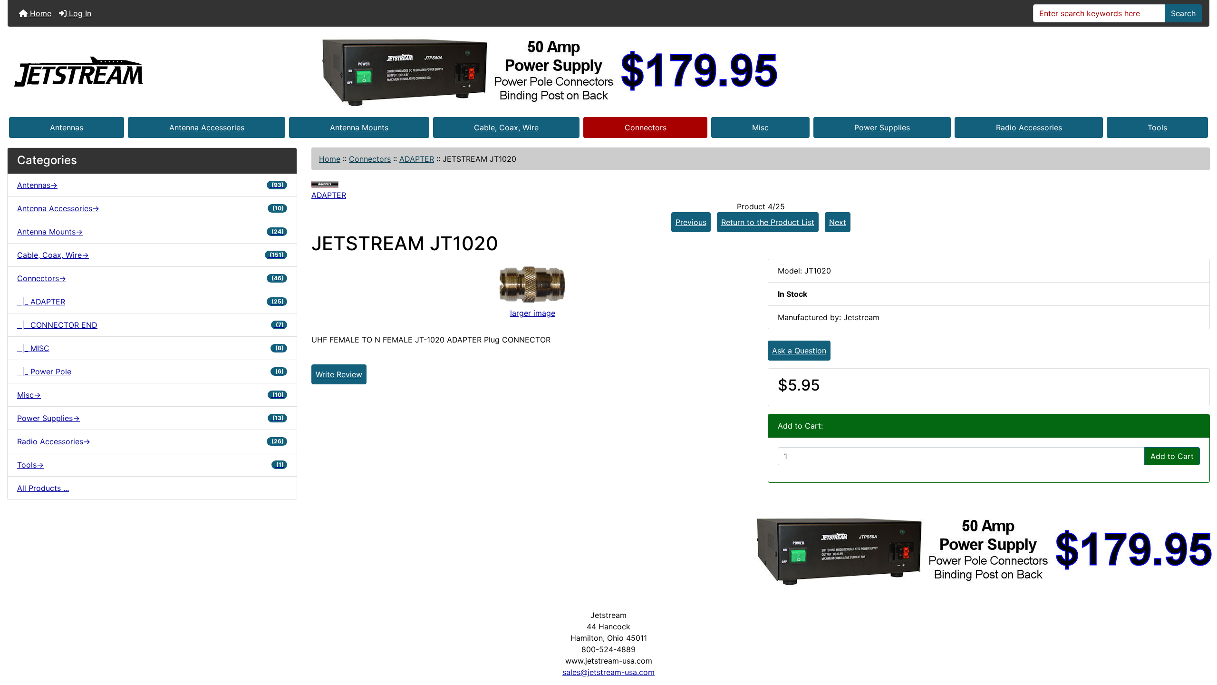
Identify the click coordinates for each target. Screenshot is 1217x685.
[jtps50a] (550, 71)
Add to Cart (1172, 456)
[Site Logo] (79, 70)
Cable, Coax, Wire (506, 127)
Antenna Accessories (206, 127)
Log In (79, 13)
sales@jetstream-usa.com (608, 672)
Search (1183, 13)
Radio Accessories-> (150, 441)
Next (837, 222)
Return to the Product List (767, 222)
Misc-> (150, 395)
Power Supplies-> (150, 418)
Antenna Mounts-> (150, 231)
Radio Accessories (1029, 127)
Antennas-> (150, 185)
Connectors (645, 127)
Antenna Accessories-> (150, 208)
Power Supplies (882, 127)
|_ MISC (150, 348)
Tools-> (150, 465)
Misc (760, 127)
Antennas (66, 127)
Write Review (339, 374)
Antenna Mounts (359, 127)
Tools (1157, 127)
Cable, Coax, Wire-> (150, 255)
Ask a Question (799, 350)
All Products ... (43, 488)
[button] (1199, 638)
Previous (691, 222)
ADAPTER (416, 159)
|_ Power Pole (150, 371)
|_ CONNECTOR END (150, 325)
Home (39, 13)
